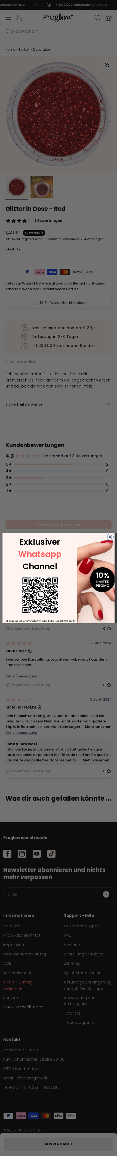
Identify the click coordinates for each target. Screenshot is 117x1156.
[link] (40, 595)
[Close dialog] (110, 537)
